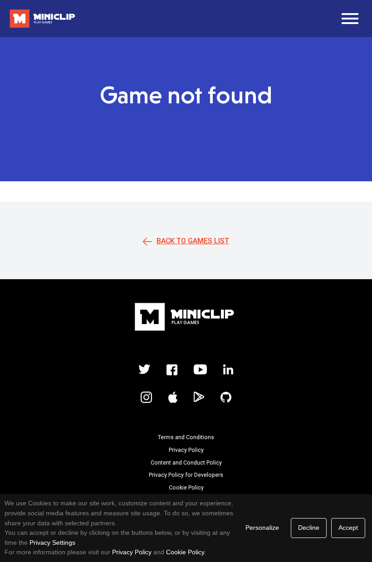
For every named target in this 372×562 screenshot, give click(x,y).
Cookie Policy (186, 487)
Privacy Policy (186, 450)
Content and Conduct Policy (186, 463)
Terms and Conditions (186, 437)
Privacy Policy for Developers (186, 475)
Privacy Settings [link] (52, 542)
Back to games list (193, 241)
